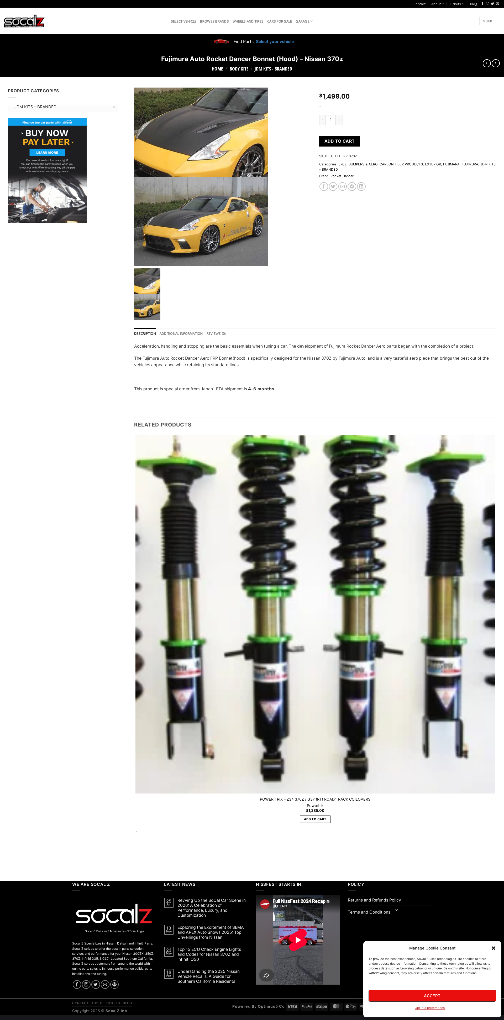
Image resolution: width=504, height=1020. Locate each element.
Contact (419, 4)
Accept (432, 995)
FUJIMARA (451, 164)
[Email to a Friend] (342, 186)
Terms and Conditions (369, 912)
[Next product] (487, 63)
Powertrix (315, 805)
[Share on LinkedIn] (361, 186)
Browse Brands (214, 21)
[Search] (165, 21)
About (436, 4)
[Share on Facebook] (323, 186)
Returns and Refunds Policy (374, 900)
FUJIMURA (470, 164)
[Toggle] (396, 910)
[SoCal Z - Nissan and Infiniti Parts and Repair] (24, 20)
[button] (493, 948)
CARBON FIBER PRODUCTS (401, 164)
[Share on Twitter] (333, 186)
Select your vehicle (274, 41)
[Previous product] (496, 63)
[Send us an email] (497, 4)
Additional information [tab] (181, 333)
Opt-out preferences (430, 1008)
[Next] (151, 853)
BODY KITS (239, 69)
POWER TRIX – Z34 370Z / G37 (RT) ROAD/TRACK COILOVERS (315, 799)
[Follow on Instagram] (487, 4)
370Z (342, 164)
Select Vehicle (184, 21)
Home (217, 69)
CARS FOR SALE (279, 21)
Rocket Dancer (342, 176)
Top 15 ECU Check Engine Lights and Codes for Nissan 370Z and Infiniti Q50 (209, 954)
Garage (302, 21)
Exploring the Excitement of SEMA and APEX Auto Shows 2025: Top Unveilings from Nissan (210, 932)
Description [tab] (145, 333)
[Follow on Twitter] (492, 4)
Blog (473, 4)
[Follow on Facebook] (482, 4)
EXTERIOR (433, 164)
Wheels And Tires (248, 21)
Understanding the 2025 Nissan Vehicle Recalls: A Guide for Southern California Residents (208, 976)
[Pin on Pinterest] (352, 186)
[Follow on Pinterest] (114, 984)
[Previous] (137, 853)
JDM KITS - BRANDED (273, 69)
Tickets (455, 4)
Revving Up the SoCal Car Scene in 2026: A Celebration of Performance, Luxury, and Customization (211, 908)
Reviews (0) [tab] (216, 333)
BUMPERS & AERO (363, 164)
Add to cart (339, 141)
